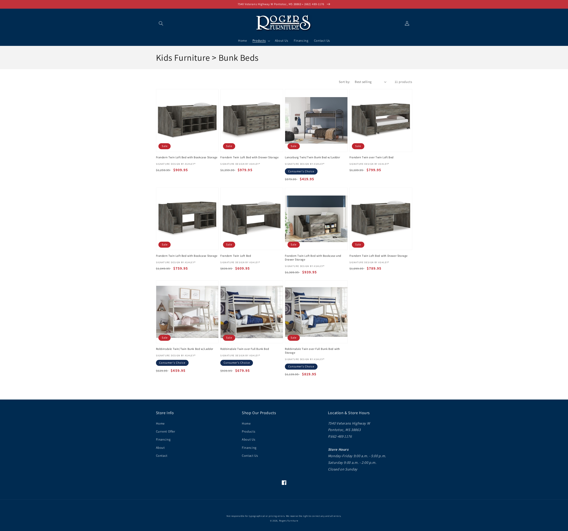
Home (160, 423)
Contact (162, 455)
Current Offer (165, 431)
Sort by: (344, 82)
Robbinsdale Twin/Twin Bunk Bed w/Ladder (184, 349)
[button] (161, 23)
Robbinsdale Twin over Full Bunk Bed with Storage (312, 351)
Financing (163, 439)
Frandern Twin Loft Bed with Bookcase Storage (186, 157)
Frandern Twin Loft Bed (235, 256)
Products (248, 431)
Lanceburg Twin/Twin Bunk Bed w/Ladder (312, 157)
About (160, 447)
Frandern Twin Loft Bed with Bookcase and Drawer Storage (313, 257)
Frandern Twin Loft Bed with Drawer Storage (249, 157)
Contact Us (250, 455)
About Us (248, 439)
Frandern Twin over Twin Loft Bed (371, 157)
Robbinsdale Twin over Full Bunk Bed (244, 349)
